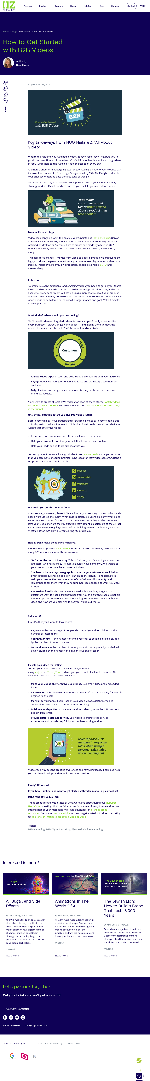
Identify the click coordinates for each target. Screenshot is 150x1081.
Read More (12, 955)
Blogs (14, 31)
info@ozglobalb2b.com (36, 1025)
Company (116, 6)
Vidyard (39, 672)
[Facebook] (6, 82)
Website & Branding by (14, 1043)
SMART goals (90, 454)
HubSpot (87, 6)
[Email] (6, 100)
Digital (73, 6)
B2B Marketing (36, 829)
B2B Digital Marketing (58, 829)
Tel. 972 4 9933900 (12, 1025)
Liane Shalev (22, 65)
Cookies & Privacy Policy (50, 1043)
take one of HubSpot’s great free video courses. (59, 817)
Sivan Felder (63, 548)
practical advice (61, 813)
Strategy (43, 6)
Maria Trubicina (101, 238)
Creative (59, 6)
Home (6, 31)
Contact (131, 6)
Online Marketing (93, 829)
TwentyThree (54, 672)
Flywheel (77, 829)
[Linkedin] (6, 88)
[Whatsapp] (6, 94)
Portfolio (27, 6)
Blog (102, 6)
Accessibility (74, 1043)
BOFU (103, 265)
